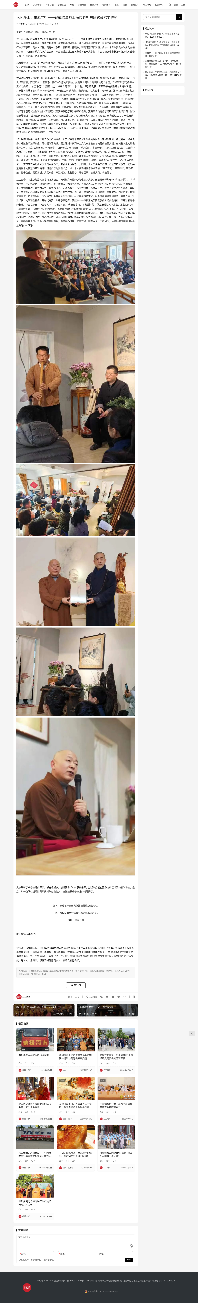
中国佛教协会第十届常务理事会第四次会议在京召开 (116, 1105)
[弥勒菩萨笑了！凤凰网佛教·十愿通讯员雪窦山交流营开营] (116, 1039)
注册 (183, 4)
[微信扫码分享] (101, 996)
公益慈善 (82, 4)
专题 (72, 4)
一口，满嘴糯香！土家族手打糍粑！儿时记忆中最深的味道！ (75, 1154)
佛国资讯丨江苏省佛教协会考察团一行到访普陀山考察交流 (75, 1057)
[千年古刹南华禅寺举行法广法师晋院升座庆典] (35, 1186)
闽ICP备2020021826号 (72, 1280)
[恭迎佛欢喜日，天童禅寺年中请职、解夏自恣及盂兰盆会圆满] (76, 1088)
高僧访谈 (50, 4)
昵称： (23, 1253)
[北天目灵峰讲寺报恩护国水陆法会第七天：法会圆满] (35, 1088)
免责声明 (159, 4)
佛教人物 (94, 4)
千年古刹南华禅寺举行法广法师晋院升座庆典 (35, 1203)
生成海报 (92, 997)
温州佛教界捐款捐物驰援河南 (34, 1055)
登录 (176, 4)
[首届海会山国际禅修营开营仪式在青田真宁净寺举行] (116, 1137)
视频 (117, 4)
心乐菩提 (62, 4)
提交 (129, 1259)
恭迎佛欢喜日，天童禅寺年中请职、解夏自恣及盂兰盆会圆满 (75, 1105)
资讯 (27, 4)
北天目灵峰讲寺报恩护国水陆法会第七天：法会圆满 (35, 1105)
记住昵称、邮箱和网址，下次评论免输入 (38, 1259)
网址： (102, 1253)
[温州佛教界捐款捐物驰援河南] (35, 1039)
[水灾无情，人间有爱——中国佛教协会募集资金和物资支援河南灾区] (35, 1137)
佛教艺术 (135, 4)
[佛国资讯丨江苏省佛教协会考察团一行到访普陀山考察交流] (76, 1039)
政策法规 (147, 4)
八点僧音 (37, 4)
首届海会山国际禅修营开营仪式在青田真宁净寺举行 (116, 1154)
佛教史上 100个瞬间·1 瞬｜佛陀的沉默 (162, 53)
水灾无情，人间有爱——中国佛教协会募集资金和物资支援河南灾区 (35, 1154)
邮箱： (62, 1253)
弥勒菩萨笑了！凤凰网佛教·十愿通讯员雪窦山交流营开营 (116, 1057)
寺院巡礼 (106, 4)
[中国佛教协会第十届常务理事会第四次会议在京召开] (116, 1088)
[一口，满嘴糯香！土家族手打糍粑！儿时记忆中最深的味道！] (76, 1137)
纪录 (125, 4)
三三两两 (20, 24)
